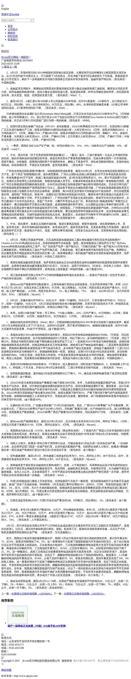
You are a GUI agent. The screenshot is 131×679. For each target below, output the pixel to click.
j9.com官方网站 (9, 57)
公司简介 (13, 29)
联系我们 (13, 39)
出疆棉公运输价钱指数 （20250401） (32, 593)
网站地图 (6, 670)
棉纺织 (11, 32)
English (15, 14)
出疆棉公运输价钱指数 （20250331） (84, 593)
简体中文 (6, 14)
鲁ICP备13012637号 (84, 660)
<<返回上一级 (9, 66)
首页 (10, 26)
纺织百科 (13, 36)
